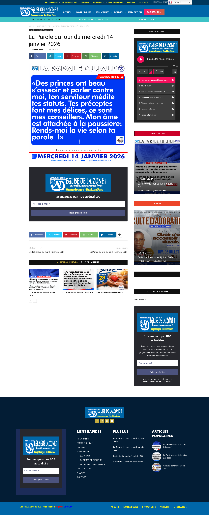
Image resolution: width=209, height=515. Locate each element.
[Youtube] (112, 421)
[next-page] (35, 301)
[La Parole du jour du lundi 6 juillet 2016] (44, 279)
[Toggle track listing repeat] (161, 71)
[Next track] (144, 71)
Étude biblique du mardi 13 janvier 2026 (47, 252)
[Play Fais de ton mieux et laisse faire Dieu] (140, 59)
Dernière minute (43, 26)
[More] (123, 56)
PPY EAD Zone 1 (38, 50)
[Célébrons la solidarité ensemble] (112, 279)
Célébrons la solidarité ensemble (110, 292)
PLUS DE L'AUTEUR (90, 262)
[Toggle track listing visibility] (174, 71)
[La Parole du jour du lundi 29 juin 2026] (78, 279)
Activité (142, 253)
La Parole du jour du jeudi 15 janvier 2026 (109, 252)
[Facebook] (97, 421)
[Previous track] (139, 71)
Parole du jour (47, 30)
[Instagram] (102, 421)
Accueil (31, 26)
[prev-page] (30, 301)
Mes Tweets (140, 299)
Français (176, 2)
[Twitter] (107, 421)
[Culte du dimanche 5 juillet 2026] (157, 237)
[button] (172, 80)
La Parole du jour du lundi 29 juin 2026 (78, 292)
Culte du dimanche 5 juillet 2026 (155, 257)
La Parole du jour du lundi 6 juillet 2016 (128, 440)
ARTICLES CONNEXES (67, 262)
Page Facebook (157, 274)
